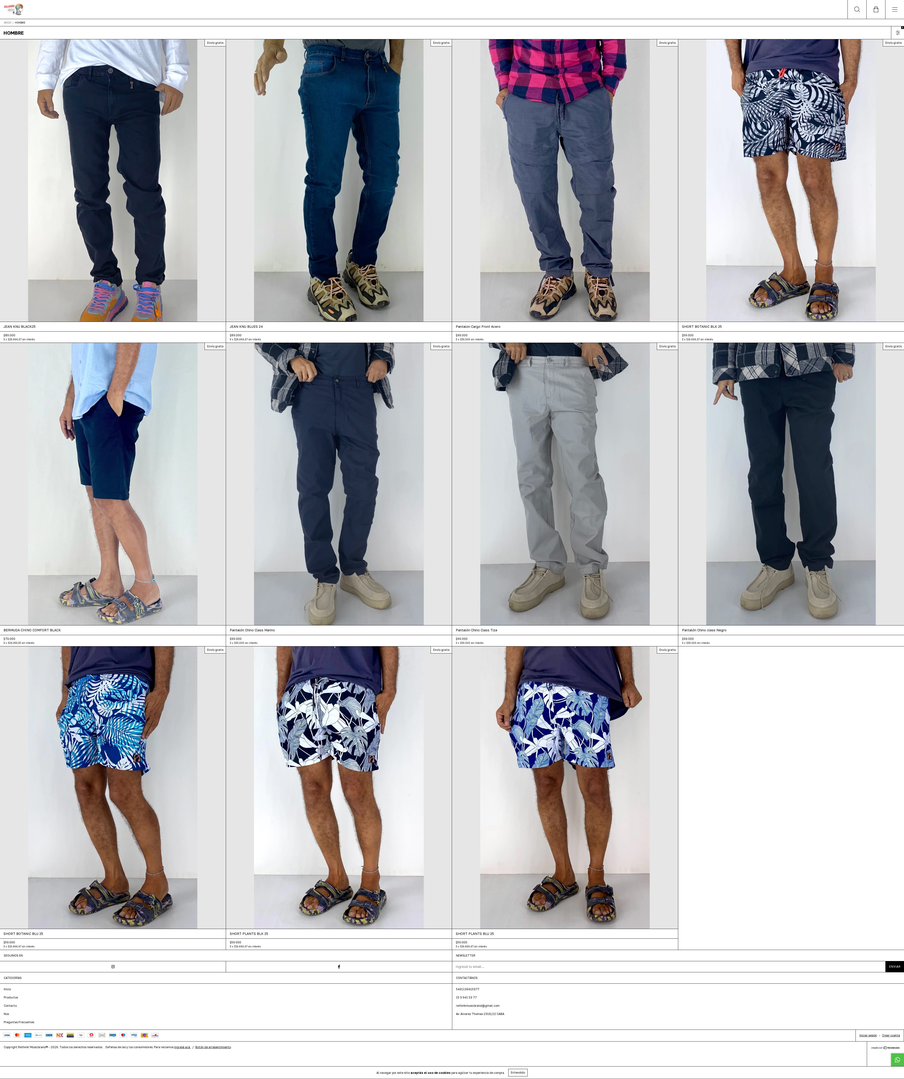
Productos (11, 997)
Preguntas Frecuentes (19, 1022)
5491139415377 (467, 989)
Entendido (518, 1072)
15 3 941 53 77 (466, 997)
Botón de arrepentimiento (213, 1047)
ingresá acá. (182, 1047)
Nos (6, 1014)
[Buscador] (857, 9)
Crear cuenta (891, 1035)
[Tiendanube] (885, 1048)
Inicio (7, 22)
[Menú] (894, 9)
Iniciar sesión (868, 1035)
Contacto (10, 1005)
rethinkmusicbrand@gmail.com (478, 1005)
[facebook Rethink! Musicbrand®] (339, 966)
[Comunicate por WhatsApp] (897, 1059)
